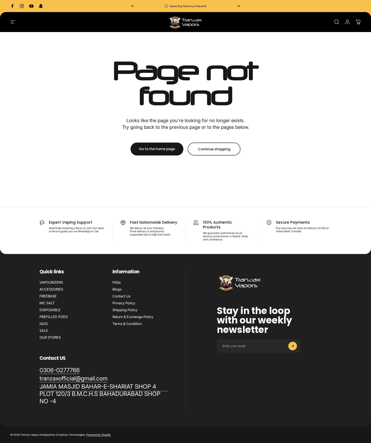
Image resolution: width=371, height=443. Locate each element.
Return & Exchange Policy (133, 317)
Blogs (117, 289)
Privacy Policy (124, 303)
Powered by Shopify (98, 434)
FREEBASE (48, 296)
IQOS (44, 323)
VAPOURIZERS (51, 282)
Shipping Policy (125, 310)
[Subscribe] (292, 346)
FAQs (117, 282)
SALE (44, 330)
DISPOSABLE (50, 310)
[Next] (238, 6)
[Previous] (132, 6)
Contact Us (121, 296)
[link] (104, 394)
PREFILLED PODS (54, 317)
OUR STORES (50, 337)
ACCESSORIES (51, 289)
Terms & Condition (127, 323)
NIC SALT (47, 303)
